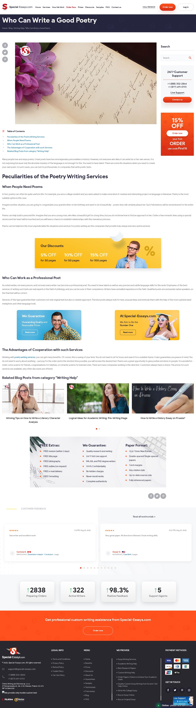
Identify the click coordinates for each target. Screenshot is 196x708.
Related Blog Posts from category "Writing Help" (28, 151)
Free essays (90, 691)
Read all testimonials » (144, 517)
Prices (80, 7)
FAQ (108, 7)
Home (38, 7)
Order (168, 7)
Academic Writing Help (127, 664)
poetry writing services (24, 357)
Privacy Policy (58, 663)
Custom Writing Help (126, 673)
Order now (177, 133)
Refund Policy (58, 667)
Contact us (116, 7)
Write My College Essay (127, 691)
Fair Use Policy (58, 675)
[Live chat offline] (183, 701)
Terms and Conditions (61, 659)
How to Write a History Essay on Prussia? (163, 418)
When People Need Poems (19, 141)
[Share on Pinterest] (5, 59)
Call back (149, 7)
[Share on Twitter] (5, 52)
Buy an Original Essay (126, 700)
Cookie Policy (58, 671)
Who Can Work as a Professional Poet (23, 144)
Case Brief (127, 554)
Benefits (88, 663)
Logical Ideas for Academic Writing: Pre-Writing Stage (98, 418)
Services (46, 7)
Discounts (89, 7)
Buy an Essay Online (126, 695)
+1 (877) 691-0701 (177, 87)
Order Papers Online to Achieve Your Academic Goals (137, 678)
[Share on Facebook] (5, 45)
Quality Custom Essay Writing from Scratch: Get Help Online (138, 685)
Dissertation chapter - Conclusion (40, 554)
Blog (87, 695)
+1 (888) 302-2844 (177, 84)
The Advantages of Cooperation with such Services (29, 148)
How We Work (58, 7)
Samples (100, 7)
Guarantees (90, 679)
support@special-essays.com (22, 669)
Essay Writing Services (127, 659)
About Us (89, 675)
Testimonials (90, 687)
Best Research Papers (127, 668)
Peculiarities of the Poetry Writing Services (25, 137)
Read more (30, 332)
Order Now (71, 7)
